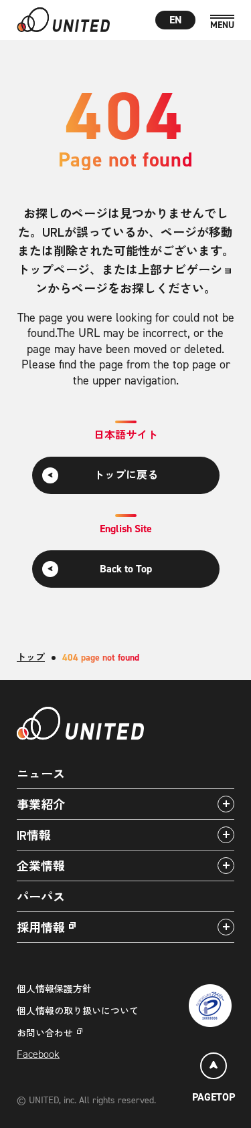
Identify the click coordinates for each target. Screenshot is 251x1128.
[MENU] (222, 22)
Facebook (38, 1054)
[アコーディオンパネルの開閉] (226, 804)
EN (175, 20)
